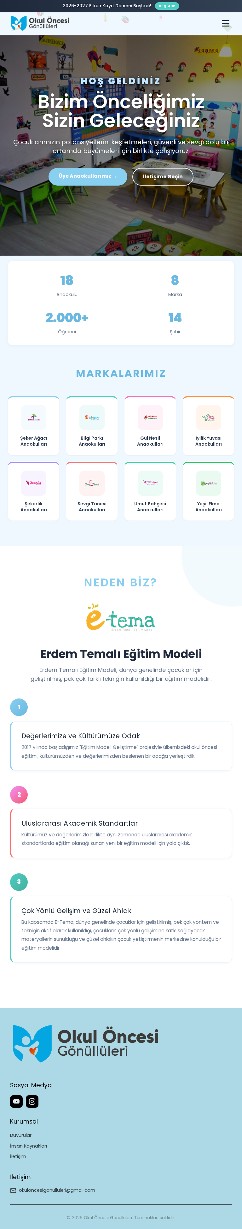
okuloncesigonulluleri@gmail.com (57, 1190)
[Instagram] (32, 1101)
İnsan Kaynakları (28, 1146)
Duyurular (21, 1135)
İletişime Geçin (163, 176)
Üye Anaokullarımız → (88, 176)
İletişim (18, 1156)
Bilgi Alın (167, 6)
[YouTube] (16, 1101)
